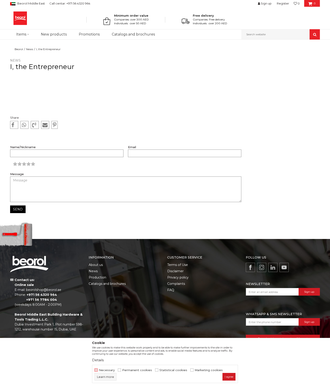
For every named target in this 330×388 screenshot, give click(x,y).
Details (98, 360)
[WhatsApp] (24, 125)
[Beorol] (20, 18)
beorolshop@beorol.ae (43, 290)
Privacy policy (178, 277)
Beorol (19, 49)
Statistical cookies (173, 370)
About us (96, 265)
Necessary (107, 370)
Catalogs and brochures (107, 284)
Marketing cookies (209, 370)
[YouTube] (284, 267)
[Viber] (34, 125)
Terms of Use (177, 265)
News (29, 49)
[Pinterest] (54, 125)
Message (17, 174)
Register (283, 3)
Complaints (176, 284)
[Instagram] (261, 267)
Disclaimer (175, 271)
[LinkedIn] (272, 267)
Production (97, 277)
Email (132, 147)
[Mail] (45, 125)
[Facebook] (14, 125)
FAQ (170, 290)
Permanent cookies (137, 370)
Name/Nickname (23, 147)
